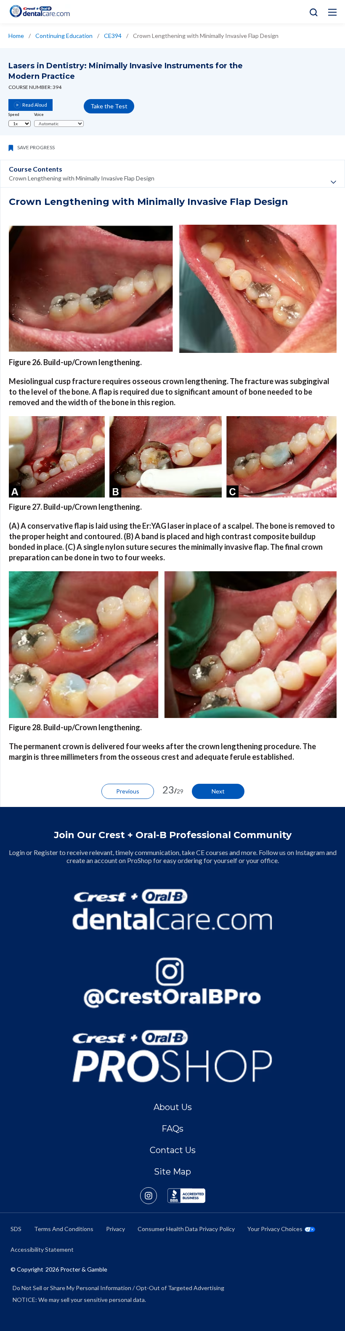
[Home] (39, 11)
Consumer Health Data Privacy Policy (186, 1228)
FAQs (172, 1129)
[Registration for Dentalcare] (172, 909)
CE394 (113, 35)
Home (16, 35)
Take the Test (108, 106)
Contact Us (173, 1150)
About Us (173, 1107)
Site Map (172, 1172)
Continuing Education (64, 35)
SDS (16, 1228)
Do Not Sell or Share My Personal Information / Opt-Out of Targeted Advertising (118, 1287)
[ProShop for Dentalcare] (172, 1056)
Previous (127, 791)
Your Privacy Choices (275, 1228)
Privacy (115, 1228)
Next (218, 791)
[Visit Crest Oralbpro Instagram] (153, 1195)
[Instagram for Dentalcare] (172, 982)
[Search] (311, 11)
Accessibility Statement (42, 1249)
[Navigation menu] (332, 12)
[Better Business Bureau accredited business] (186, 1195)
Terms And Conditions (63, 1228)
